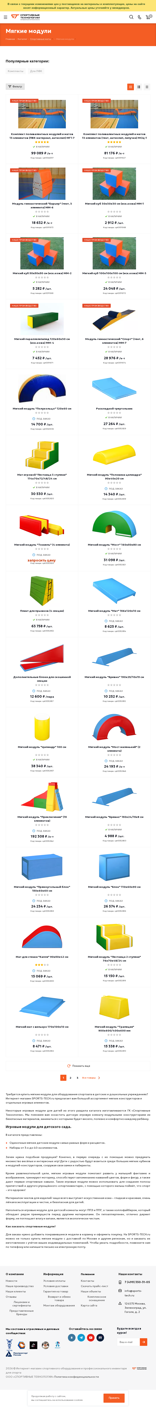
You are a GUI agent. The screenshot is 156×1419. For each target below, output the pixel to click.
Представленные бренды (22, 1312)
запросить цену (42, 560)
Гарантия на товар (55, 1291)
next (99, 1078)
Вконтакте (72, 1337)
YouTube (91, 1337)
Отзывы (11, 1296)
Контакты (87, 1281)
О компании (15, 1274)
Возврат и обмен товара (59, 1298)
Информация (53, 1274)
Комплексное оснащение (97, 1298)
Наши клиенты (16, 1291)
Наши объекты (91, 1291)
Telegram (81, 1337)
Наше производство (20, 1286)
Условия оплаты (54, 1281)
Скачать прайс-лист (94, 1286)
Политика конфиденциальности (76, 1376)
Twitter (100, 1337)
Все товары (89, 1077)
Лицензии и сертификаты (21, 1303)
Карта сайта (89, 1305)
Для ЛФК (36, 71)
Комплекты (15, 71)
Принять (114, 1397)
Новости (11, 1281)
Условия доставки (55, 1286)
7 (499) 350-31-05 (137, 1282)
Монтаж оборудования (59, 1305)
